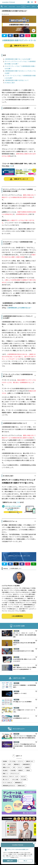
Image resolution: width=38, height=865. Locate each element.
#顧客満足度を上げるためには (9, 785)
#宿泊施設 (5, 761)
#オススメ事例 (15, 779)
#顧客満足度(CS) (18, 782)
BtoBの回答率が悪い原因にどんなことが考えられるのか (24, 660)
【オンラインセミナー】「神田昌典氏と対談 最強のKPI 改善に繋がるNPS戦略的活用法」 (24, 737)
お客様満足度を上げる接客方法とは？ (19, 308)
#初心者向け (5, 770)
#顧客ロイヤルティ (6, 767)
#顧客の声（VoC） (30, 761)
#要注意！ (28, 770)
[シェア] (16, 35)
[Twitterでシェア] (4, 35)
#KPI (14, 767)
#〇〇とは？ (23, 776)
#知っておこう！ (6, 779)
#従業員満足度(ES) (26, 764)
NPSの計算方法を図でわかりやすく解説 (23, 651)
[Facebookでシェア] (10, 35)
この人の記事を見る (17, 616)
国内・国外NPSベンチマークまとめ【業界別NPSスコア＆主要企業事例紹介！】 (24, 668)
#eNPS (9, 764)
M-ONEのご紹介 (10, 83)
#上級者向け (27, 767)
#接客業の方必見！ (21, 785)
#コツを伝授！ (24, 779)
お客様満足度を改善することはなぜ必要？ (18, 59)
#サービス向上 (12, 761)
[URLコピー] (27, 35)
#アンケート (20, 761)
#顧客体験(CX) (17, 764)
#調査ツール (5, 773)
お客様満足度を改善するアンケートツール (19, 40)
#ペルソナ (20, 767)
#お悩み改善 (13, 770)
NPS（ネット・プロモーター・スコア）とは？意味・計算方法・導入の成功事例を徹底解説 (24, 635)
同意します (10, 861)
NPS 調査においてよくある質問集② (22, 701)
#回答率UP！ (21, 770)
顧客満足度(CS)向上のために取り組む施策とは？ (24, 643)
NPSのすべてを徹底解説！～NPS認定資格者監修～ (24, 686)
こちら (11, 166)
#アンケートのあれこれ (7, 782)
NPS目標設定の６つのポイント (21, 718)
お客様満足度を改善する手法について (17, 80)
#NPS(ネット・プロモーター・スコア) (10, 776)
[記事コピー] (33, 35)
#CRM (4, 764)
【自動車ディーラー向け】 (20, 693)
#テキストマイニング (15, 773)
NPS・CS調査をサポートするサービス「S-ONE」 (24, 711)
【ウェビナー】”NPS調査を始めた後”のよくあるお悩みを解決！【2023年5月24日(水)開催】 (24, 746)
